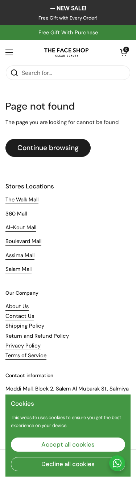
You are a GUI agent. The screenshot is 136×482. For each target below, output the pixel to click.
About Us (17, 306)
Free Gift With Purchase (68, 32)
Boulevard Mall (23, 241)
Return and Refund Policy (37, 336)
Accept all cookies (68, 444)
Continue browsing (48, 147)
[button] (123, 52)
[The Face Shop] (66, 52)
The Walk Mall (21, 199)
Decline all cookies (68, 464)
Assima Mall (19, 255)
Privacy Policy (23, 345)
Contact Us (19, 316)
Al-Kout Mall (20, 227)
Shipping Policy (24, 325)
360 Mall (16, 213)
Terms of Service (25, 355)
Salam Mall (18, 269)
